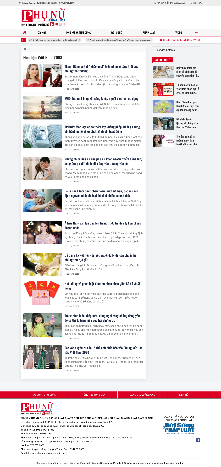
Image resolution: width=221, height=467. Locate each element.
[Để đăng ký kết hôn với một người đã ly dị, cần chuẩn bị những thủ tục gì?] (42, 264)
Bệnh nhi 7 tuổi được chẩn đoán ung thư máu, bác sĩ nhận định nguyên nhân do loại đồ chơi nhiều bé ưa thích (101, 193)
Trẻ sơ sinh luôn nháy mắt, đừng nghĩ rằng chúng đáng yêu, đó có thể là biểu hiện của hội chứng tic (103, 318)
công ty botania (166, 50)
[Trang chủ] (24, 32)
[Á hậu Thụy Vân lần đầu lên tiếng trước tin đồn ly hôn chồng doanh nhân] (42, 232)
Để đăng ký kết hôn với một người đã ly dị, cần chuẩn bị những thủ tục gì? (100, 257)
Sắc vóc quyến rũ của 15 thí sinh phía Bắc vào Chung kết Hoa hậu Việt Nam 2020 (103, 350)
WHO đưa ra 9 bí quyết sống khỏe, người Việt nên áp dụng (101, 98)
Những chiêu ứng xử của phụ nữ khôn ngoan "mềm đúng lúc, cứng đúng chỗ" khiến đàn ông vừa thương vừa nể (103, 161)
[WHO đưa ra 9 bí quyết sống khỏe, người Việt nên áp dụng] (42, 107)
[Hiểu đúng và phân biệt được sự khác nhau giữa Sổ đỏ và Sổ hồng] (42, 293)
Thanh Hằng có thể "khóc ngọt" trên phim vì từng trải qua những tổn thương (101, 68)
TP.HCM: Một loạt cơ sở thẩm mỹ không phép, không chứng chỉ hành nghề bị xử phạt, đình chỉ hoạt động (102, 129)
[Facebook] (198, 440)
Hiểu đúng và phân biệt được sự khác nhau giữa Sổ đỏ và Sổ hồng (102, 285)
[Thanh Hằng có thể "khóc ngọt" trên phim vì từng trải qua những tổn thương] (42, 75)
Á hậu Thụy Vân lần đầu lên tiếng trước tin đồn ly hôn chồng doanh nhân (103, 225)
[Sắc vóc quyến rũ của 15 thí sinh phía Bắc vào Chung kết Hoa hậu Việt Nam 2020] (42, 357)
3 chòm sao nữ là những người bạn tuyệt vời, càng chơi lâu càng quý (110, 40)
